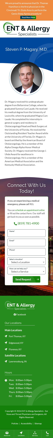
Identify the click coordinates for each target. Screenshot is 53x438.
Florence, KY (15, 349)
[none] (7, 434)
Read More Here (28, 17)
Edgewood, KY (16, 342)
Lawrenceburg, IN (18, 361)
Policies (14, 423)
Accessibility (26, 423)
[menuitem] (7, 434)
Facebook (21, 314)
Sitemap (38, 423)
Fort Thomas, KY (17, 336)
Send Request (23, 279)
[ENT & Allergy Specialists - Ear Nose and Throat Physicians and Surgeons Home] (26, 28)
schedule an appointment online (30, 210)
